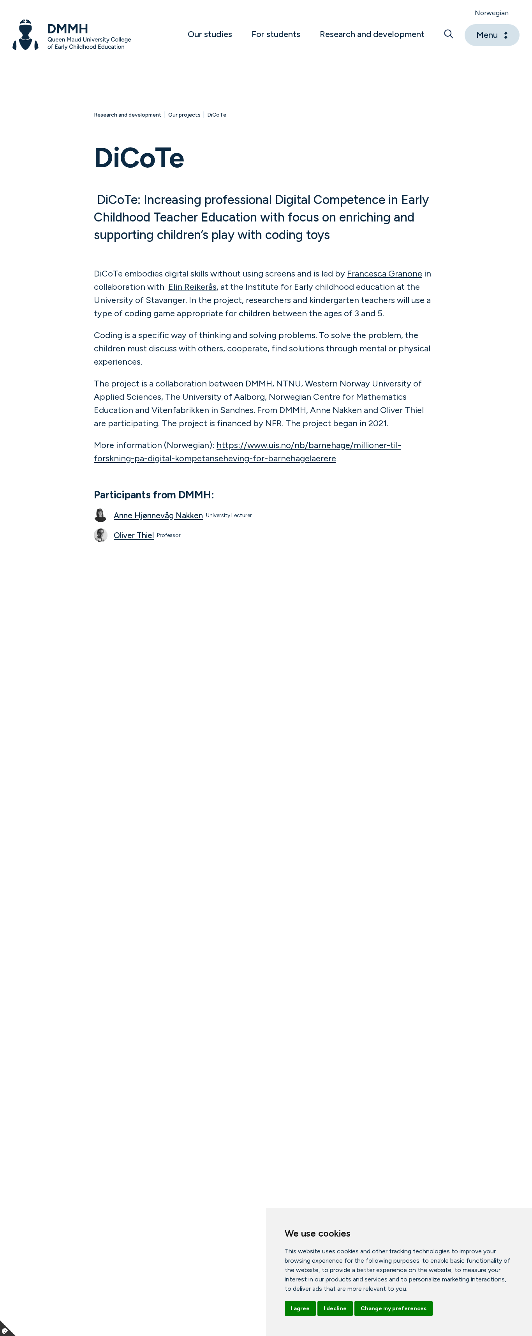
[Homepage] (71, 35)
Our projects (184, 115)
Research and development (128, 115)
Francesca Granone (384, 273)
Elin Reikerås (192, 287)
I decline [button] (335, 1308)
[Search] (448, 35)
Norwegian (492, 13)
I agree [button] (300, 1308)
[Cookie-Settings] (8, 1328)
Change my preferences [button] (393, 1308)
